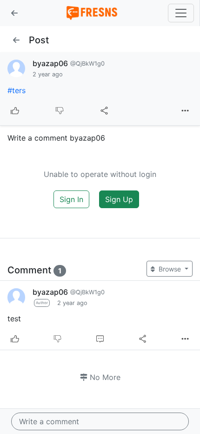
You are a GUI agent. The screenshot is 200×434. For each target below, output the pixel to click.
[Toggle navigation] (181, 13)
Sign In (71, 199)
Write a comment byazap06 (56, 137)
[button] (14, 13)
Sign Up (119, 199)
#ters (16, 90)
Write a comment (49, 421)
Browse (170, 269)
